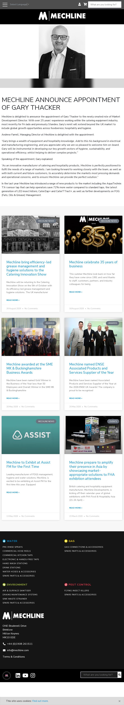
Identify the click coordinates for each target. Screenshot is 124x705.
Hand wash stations (15, 563)
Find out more (40, 701)
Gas (72, 541)
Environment (17, 584)
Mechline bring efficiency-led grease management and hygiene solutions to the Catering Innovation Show (28, 268)
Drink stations (11, 567)
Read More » (12, 300)
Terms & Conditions (14, 657)
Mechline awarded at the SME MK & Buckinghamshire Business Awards (29, 368)
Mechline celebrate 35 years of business (93, 264)
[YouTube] (25, 676)
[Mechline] (62, 15)
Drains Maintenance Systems (20, 594)
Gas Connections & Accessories (83, 547)
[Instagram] (33, 676)
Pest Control (80, 584)
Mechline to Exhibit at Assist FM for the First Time (28, 464)
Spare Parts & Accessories (19, 576)
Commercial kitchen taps (18, 555)
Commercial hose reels (17, 551)
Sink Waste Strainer (15, 599)
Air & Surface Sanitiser (17, 590)
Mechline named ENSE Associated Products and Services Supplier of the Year (91, 368)
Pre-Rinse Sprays (13, 547)
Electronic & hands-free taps (21, 559)
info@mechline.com (18, 650)
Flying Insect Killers (76, 590)
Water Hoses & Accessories (19, 571)
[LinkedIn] (18, 676)
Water (12, 541)
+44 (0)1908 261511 (20, 644)
